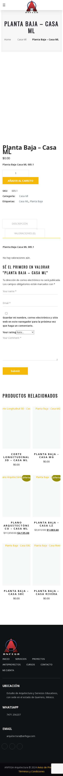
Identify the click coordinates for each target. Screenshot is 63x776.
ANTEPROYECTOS (12, 664)
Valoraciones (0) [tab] (24, 233)
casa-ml (21, 39)
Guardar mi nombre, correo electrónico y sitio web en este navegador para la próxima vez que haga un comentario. (30, 321)
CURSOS (30, 664)
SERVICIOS (21, 658)
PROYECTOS (38, 658)
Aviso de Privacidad (47, 767)
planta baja (36, 201)
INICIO (6, 658)
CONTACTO (46, 664)
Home (7, 39)
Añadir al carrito (20, 180)
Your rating (9, 332)
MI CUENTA (8, 670)
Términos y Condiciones (31, 771)
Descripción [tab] (20, 223)
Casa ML (24, 201)
